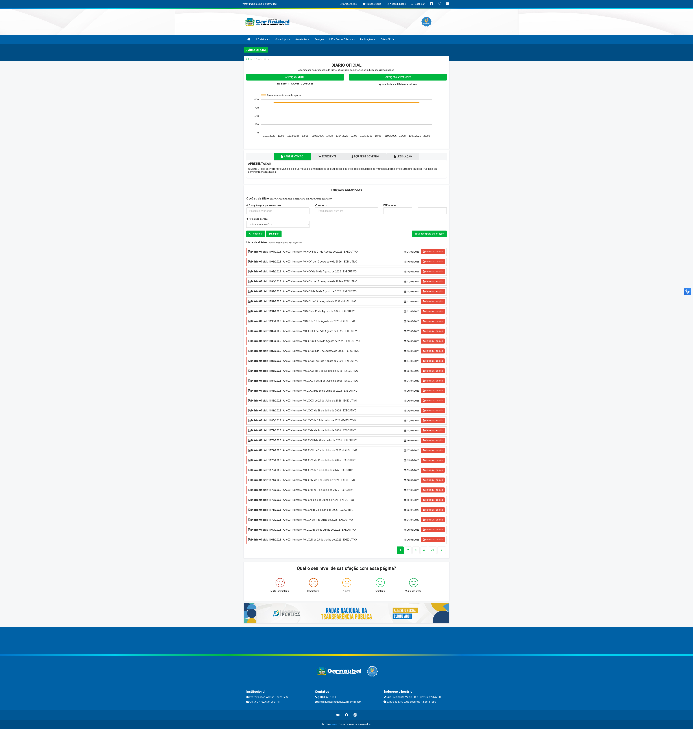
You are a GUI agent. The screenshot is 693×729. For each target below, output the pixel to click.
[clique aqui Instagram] (355, 715)
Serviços (319, 39)
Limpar (275, 233)
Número (322, 205)
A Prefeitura (262, 39)
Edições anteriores (399, 77)
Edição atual (296, 77)
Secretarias (301, 39)
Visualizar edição (433, 251)
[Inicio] (248, 39)
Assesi (333, 724)
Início (249, 59)
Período (391, 205)
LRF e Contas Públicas (341, 39)
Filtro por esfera (258, 219)
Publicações (367, 39)
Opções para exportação (430, 233)
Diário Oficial (387, 39)
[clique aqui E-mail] (338, 715)
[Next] (441, 550)
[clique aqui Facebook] (346, 715)
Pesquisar (256, 233)
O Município (282, 39)
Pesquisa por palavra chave (265, 205)
